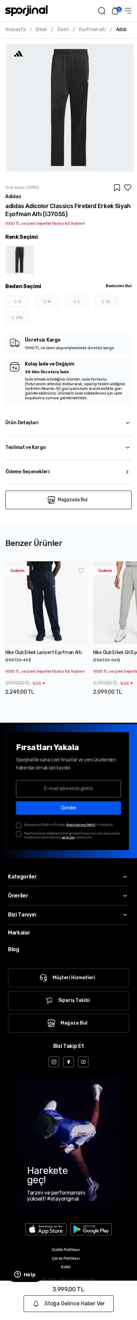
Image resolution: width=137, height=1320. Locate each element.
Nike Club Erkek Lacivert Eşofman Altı (43, 652)
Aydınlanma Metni (81, 825)
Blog (13, 949)
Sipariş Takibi (74, 1000)
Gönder (68, 808)
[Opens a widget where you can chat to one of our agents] (25, 1275)
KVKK (65, 1267)
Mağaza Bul (74, 1023)
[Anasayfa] (26, 10)
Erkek (41, 29)
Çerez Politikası (65, 1258)
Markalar (19, 932)
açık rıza (68, 837)
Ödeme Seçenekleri (28, 472)
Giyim (63, 29)
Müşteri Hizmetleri (74, 977)
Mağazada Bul (72, 500)
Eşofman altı (92, 29)
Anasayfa (15, 29)
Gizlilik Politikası (66, 1249)
